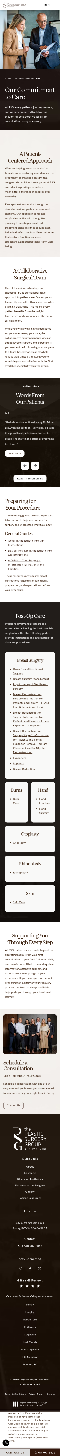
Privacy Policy (36, 1394)
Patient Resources (30, 1197)
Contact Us (13, 1105)
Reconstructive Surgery (30, 1185)
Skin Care (19, 902)
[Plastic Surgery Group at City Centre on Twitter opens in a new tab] (40, 1269)
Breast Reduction (24, 769)
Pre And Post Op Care (27, 78)
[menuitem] (20, 1269)
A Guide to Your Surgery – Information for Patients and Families (26, 564)
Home (8, 78)
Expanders (19, 757)
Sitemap (51, 1394)
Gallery (30, 1191)
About (30, 1166)
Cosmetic (30, 1172)
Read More (14, 453)
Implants (18, 763)
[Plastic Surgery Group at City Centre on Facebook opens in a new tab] (30, 1269)
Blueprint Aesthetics (30, 1179)
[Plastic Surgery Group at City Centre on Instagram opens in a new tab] (20, 1269)
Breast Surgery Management (31, 678)
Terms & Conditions (15, 1394)
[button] (5, 1443)
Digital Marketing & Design (33, 1404)
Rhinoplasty (20, 872)
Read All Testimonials (30, 478)
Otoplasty (19, 842)
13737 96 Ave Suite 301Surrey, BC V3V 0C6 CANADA (30, 1225)
